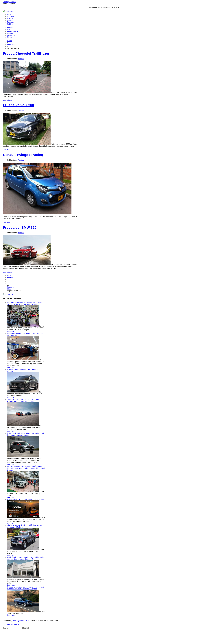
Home (9, 41)
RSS (18, 624)
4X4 (8, 29)
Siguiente (10, 287)
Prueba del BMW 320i (20, 227)
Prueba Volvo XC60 (18, 105)
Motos (9, 37)
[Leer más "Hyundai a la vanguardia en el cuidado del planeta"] (23, 392)
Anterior (10, 277)
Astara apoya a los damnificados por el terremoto (25, 499)
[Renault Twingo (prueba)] (37, 213)
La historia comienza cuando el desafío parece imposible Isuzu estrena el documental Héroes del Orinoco (26, 468)
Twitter (13, 624)
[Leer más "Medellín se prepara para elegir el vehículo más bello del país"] (23, 360)
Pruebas (10, 22)
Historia (10, 18)
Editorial (10, 28)
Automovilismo (12, 31)
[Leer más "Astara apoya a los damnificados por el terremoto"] (23, 517)
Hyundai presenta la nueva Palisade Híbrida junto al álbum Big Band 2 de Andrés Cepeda (26, 588)
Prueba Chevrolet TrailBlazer (26, 53)
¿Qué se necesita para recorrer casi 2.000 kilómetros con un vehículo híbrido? (23, 400)
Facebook (6, 624)
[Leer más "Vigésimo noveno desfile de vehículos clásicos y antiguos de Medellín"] (23, 550)
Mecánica (10, 33)
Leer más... (11, 332)
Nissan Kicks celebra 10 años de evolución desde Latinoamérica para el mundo (26, 434)
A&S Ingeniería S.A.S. (21, 621)
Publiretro (10, 24)
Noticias (10, 20)
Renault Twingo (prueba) (23, 155)
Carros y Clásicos (9, 2)
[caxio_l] (8, 294)
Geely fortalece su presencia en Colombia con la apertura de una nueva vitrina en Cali (25, 558)
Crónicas (10, 16)
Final (9, 289)
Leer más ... (7, 100)
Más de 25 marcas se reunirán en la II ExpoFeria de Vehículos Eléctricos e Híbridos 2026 (25, 303)
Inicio (9, 14)
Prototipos (11, 35)
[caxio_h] (8, 11)
